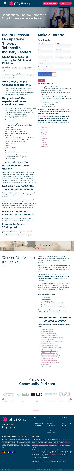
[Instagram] (10, 427)
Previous (3, 399)
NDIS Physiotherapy (47, 331)
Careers (63, 428)
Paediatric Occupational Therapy (51, 347)
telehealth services (53, 454)
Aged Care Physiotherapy (49, 335)
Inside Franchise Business (51, 401)
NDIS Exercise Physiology (49, 353)
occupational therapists (37, 444)
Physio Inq (43, 116)
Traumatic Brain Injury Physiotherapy (52, 341)
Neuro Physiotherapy (47, 339)
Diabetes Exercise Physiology (50, 357)
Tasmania (49, 428)
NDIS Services (45, 364)
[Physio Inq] (19, 3)
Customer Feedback (59, 469)
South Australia (51, 425)
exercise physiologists (49, 444)
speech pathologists (61, 444)
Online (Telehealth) (38, 425)
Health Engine (65, 401)
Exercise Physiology (47, 358)
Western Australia (51, 432)
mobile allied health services (63, 439)
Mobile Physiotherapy (47, 329)
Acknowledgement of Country (67, 469)
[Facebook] (7, 427)
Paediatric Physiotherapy (48, 333)
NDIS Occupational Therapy (49, 345)
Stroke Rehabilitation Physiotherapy (52, 337)
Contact (63, 421)
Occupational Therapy (48, 343)
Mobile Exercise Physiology (49, 351)
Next (71, 399)
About (62, 423)
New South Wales (51, 421)
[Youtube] (14, 427)
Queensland (50, 423)
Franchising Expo (37, 401)
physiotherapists (67, 442)
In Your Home (36, 421)
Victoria (49, 430)
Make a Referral (50, 3)
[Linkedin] (3, 427)
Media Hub (63, 425)
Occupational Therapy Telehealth (51, 362)
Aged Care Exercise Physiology (50, 355)
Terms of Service (44, 469)
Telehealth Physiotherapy (49, 360)
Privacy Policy (39, 469)
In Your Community (38, 423)
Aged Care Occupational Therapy (51, 349)
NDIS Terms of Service (51, 469)
